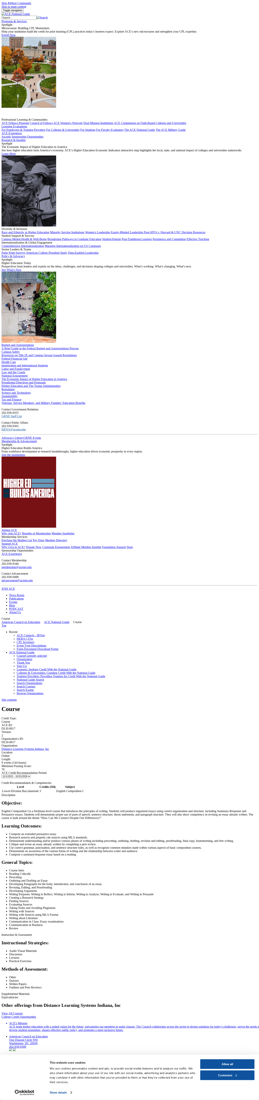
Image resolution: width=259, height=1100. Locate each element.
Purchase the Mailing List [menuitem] (17, 540)
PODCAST (16, 608)
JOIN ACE (8, 588)
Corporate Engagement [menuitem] (56, 547)
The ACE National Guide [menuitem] (139, 129)
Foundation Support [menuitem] (114, 547)
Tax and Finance (11, 399)
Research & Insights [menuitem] (14, 140)
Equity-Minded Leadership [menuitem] (127, 232)
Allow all (227, 1064)
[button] (42, 17)
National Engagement (14, 375)
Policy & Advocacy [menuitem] (13, 256)
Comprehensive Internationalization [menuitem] (23, 246)
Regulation (8, 389)
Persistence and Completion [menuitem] (169, 239)
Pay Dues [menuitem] (38, 540)
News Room (16, 595)
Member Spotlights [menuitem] (63, 533)
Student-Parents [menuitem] (111, 239)
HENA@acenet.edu (14, 429)
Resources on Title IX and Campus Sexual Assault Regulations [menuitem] (39, 355)
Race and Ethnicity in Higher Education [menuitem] (25, 232)
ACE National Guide (56, 622)
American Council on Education (21, 622)
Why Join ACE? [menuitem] (11, 533)
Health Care (9, 362)
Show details (58, 1092)
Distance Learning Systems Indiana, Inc (25, 749)
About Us (15, 612)
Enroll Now (9, 35)
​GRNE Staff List (12, 416)
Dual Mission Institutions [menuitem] (98, 123)
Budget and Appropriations (18, 345)
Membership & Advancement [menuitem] (19, 441)
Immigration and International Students (25, 365)
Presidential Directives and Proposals (24, 382)
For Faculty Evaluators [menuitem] (109, 129)
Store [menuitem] (130, 547)
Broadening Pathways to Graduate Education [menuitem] (74, 239)
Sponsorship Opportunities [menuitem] (27, 136)
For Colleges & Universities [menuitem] (62, 129)
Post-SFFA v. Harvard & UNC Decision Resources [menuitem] (174, 232)
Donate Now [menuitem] (34, 547)
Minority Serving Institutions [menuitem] (67, 232)
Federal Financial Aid (14, 358)
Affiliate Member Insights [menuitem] (86, 547)
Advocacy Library (13, 437)
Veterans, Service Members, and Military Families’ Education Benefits (43, 403)
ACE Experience (12, 133)
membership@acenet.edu (17, 567)
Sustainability (10, 396)
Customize (225, 1075)
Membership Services (14, 536)
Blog (12, 605)
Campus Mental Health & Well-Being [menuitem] (24, 239)
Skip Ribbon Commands (16, 3)
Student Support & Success (18, 235)
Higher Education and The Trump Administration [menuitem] (31, 386)
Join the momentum (13, 454)
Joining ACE (9, 530)
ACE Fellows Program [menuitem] (15, 123)
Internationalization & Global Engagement (27, 242)
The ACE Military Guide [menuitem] (171, 129)
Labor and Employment (16, 368)
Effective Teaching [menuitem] (198, 239)
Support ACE (10, 543)
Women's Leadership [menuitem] (97, 232)
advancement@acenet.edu (17, 580)
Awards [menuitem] (6, 136)
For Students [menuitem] (87, 129)
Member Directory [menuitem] (56, 540)
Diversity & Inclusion (14, 228)
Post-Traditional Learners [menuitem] (137, 239)
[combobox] (19, 18)
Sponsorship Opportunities (17, 550)
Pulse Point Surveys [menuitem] (13, 252)
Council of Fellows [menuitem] (41, 123)
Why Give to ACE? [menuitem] (13, 547)
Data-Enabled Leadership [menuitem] (83, 252)
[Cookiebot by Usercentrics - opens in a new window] (24, 1092)
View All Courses (12, 1013)
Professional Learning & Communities (24, 119)
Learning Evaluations (14, 126)
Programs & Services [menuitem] (14, 21)
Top (4, 625)
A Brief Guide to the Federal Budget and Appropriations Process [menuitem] (40, 348)
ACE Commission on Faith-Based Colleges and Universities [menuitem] (150, 123)
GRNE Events (32, 437)
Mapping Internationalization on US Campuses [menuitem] (73, 246)
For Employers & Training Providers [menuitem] (23, 129)
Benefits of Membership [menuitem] (36, 533)
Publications (16, 598)
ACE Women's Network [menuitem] (68, 123)
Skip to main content (14, 6)
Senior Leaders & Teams (16, 249)
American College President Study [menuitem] (46, 252)
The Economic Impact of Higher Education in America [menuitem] (34, 379)
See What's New (11, 269)
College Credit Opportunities (19, 1016)
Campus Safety (11, 351)
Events (13, 602)
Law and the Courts (13, 372)
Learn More (9, 153)
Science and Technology (16, 392)
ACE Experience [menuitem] (12, 553)
